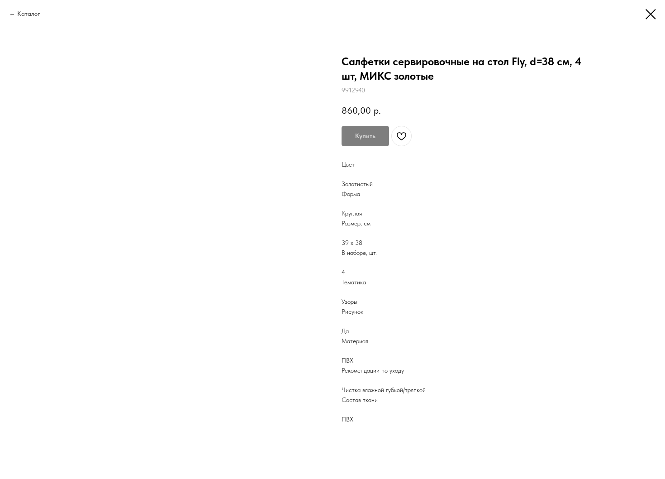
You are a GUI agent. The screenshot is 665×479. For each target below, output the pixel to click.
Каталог (28, 13)
